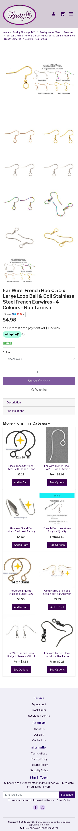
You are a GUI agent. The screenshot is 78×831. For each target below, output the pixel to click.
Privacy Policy (39, 759)
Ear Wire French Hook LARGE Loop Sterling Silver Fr (57, 469)
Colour (7, 352)
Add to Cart (21, 482)
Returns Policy (39, 764)
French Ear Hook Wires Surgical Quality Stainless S (57, 531)
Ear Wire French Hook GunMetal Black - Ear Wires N (57, 656)
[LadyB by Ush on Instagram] (42, 807)
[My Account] (54, 14)
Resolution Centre (39, 715)
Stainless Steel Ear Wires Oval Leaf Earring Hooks (21, 531)
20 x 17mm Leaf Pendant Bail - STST (30, 816)
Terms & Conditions (42, 800)
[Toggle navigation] (71, 14)
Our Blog (39, 734)
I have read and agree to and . (40, 800)
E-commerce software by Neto (55, 822)
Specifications (15, 410)
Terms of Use (39, 753)
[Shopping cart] (62, 14)
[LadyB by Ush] (19, 13)
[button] (39, 390)
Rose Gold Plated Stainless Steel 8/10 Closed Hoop (21, 593)
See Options (57, 482)
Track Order (39, 710)
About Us (39, 729)
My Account (39, 704)
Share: (8, 314)
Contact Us (39, 740)
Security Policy (39, 770)
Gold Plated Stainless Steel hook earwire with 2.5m (57, 593)
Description (14, 402)
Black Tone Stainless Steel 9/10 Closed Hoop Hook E (21, 469)
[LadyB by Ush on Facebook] (35, 807)
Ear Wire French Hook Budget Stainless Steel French (21, 656)
